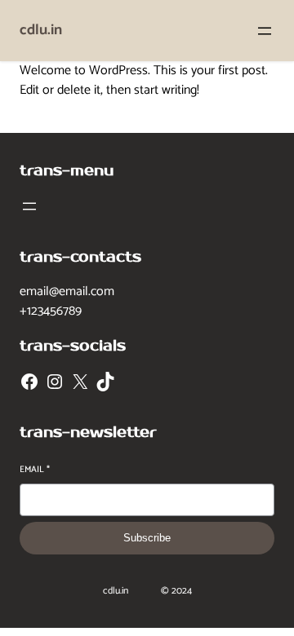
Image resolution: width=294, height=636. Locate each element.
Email (35, 470)
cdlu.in (41, 30)
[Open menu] (264, 31)
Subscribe (147, 538)
